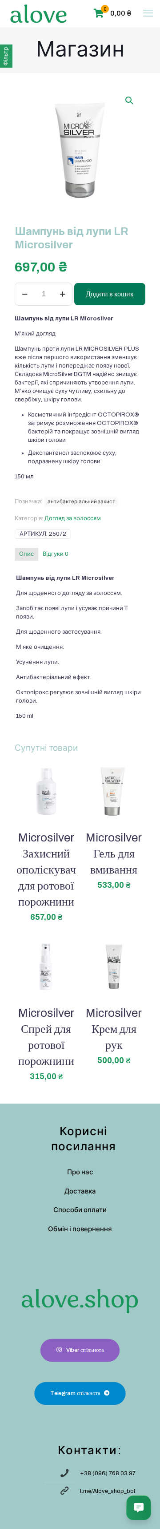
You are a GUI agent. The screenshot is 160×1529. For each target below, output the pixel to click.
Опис (26, 554)
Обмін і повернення (80, 1229)
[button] (130, 100)
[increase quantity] (62, 294)
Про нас (80, 1172)
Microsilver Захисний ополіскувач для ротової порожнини (46, 869)
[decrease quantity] (24, 294)
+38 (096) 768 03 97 (108, 1473)
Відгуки (55, 554)
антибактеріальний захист (81, 501)
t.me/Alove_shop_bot (108, 1491)
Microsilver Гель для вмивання (114, 853)
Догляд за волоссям (72, 518)
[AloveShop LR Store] (38, 13)
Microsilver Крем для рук (114, 1029)
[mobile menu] (148, 13)
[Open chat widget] (138, 1507)
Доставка (80, 1191)
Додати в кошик (110, 294)
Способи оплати (80, 1209)
